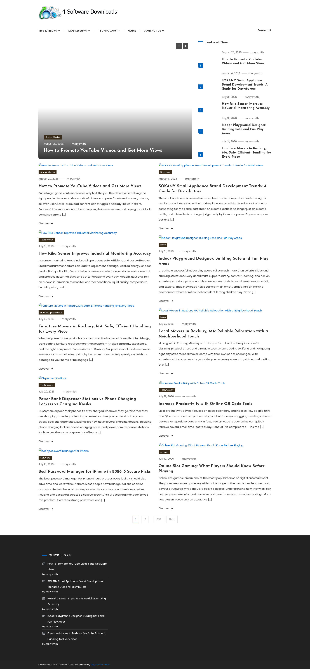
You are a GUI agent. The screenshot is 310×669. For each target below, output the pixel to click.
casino (164, 452)
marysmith (79, 144)
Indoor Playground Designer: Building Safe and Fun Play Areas (244, 129)
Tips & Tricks (47, 30)
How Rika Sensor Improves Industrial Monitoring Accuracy (95, 254)
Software (45, 457)
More (163, 244)
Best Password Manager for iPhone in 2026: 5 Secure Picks (95, 472)
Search (262, 30)
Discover (44, 223)
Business (165, 172)
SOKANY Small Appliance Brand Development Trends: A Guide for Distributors (245, 85)
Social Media (53, 137)
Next (172, 519)
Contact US (152, 30)
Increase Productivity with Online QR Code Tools (205, 404)
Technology (107, 30)
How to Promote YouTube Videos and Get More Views (103, 150)
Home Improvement (51, 312)
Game (132, 30)
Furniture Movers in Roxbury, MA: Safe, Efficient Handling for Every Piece (246, 153)
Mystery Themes (100, 664)
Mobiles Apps (77, 30)
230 (158, 519)
